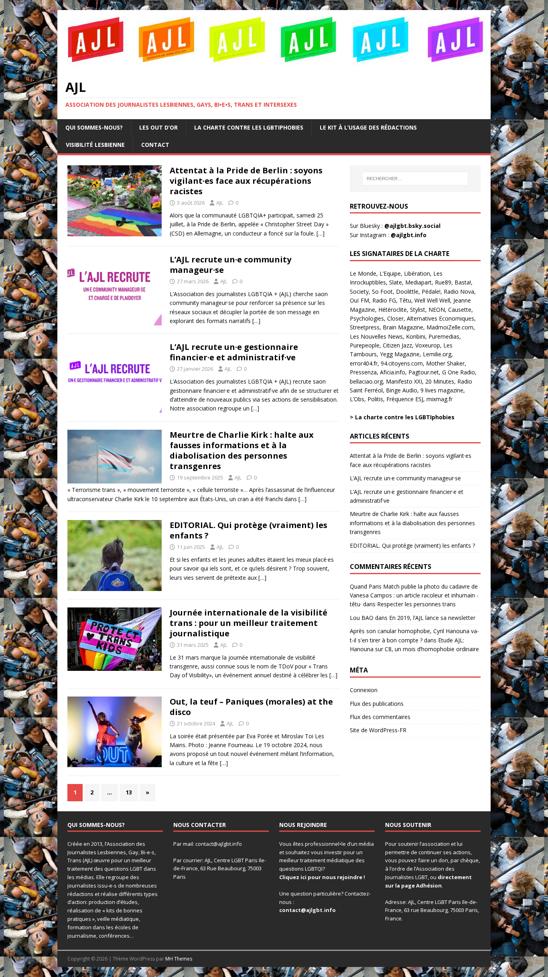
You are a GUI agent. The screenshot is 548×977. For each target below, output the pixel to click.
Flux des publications (377, 703)
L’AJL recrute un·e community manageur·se (230, 264)
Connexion (364, 690)
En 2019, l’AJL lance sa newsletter (432, 618)
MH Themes (178, 958)
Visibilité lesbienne (95, 144)
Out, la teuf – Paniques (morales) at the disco (251, 706)
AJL (219, 202)
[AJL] (274, 65)
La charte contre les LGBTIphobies (248, 127)
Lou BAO (361, 618)
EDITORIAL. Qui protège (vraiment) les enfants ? (248, 530)
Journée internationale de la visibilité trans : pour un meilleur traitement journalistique (248, 623)
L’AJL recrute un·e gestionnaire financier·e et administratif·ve (234, 352)
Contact (155, 144)
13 (129, 792)
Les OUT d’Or (158, 127)
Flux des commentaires (380, 717)
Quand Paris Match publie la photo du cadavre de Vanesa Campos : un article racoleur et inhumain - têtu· (414, 595)
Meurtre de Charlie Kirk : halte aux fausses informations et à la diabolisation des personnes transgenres (242, 450)
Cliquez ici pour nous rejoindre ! (322, 877)
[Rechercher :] (415, 178)
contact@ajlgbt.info (218, 843)
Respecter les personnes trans (416, 604)
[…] (321, 233)
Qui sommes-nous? (94, 127)
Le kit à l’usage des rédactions (368, 127)
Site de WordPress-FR (378, 730)
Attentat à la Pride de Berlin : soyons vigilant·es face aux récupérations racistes (246, 181)
